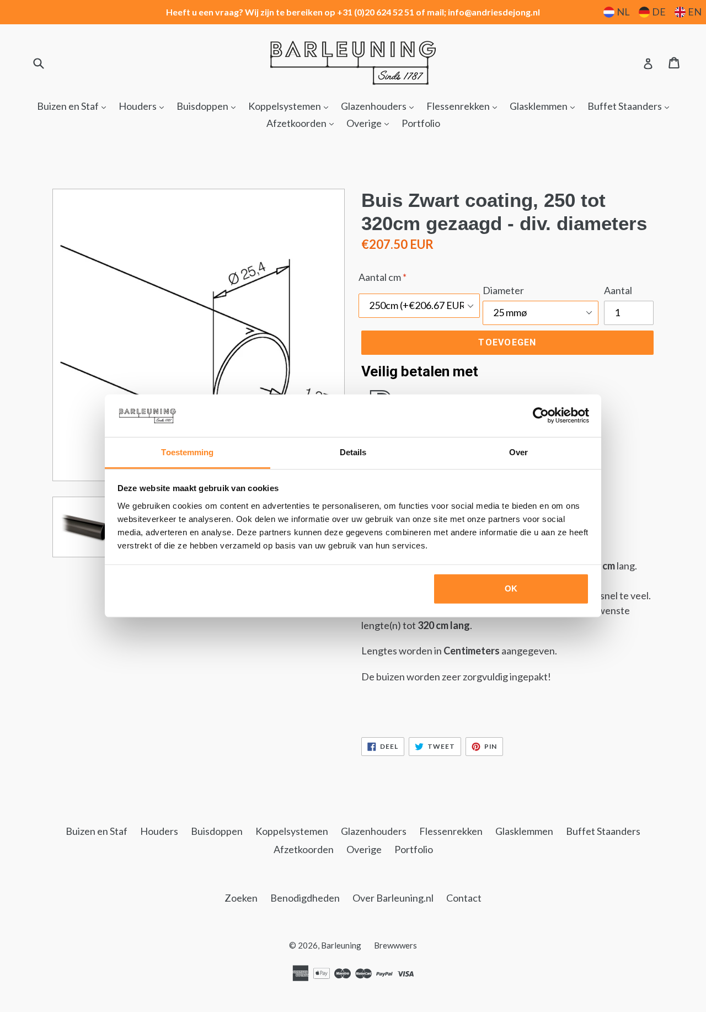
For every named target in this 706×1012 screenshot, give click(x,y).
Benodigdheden (305, 898)
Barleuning (341, 945)
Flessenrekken (464, 105)
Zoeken (241, 898)
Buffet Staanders (631, 105)
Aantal (618, 290)
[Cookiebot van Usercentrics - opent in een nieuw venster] (541, 415)
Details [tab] (353, 452)
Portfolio (421, 123)
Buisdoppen (208, 105)
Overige (370, 122)
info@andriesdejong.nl (494, 12)
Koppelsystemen (291, 105)
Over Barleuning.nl (393, 898)
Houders (144, 105)
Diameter (503, 290)
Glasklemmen (545, 105)
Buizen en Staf (74, 105)
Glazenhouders (380, 105)
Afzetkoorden (302, 122)
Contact (464, 898)
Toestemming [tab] (187, 452)
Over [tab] (518, 452)
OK (511, 588)
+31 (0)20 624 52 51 (375, 12)
